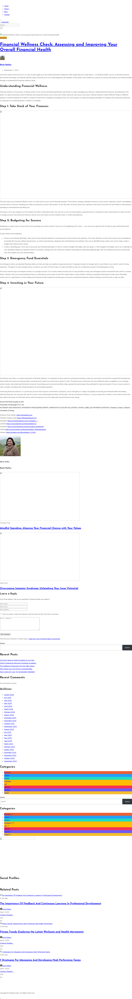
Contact (7, 15)
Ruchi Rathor (5, 65)
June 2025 (8, 735)
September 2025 (10, 726)
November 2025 (10, 721)
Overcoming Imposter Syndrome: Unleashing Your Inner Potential (39, 588)
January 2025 (9, 750)
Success (7, 790)
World (6, 793)
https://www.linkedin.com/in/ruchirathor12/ (21, 424)
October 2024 (9, 758)
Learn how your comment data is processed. (44, 639)
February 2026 (9, 712)
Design (6, 778)
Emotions (3, 38)
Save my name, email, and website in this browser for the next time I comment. (30, 614)
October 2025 (9, 724)
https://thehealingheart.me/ (27, 418)
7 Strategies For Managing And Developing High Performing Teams (40, 960)
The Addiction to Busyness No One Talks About (17, 666)
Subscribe (5, 22)
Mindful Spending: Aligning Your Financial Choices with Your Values (40, 528)
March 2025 (8, 744)
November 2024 (10, 755)
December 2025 (10, 718)
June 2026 (8, 700)
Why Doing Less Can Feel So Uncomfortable (16, 669)
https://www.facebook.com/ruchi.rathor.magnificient (25, 427)
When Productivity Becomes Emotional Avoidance (18, 663)
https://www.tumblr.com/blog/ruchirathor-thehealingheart (25, 429)
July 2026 (7, 698)
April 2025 (8, 741)
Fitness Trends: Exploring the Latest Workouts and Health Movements (42, 932)
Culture (6, 775)
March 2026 (8, 709)
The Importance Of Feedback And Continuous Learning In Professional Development (50, 903)
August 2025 (9, 729)
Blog (6, 12)
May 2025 (8, 738)
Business (7, 772)
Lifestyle (7, 787)
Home (6, 6)
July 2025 (7, 732)
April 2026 (8, 706)
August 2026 (9, 695)
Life (5, 784)
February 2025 (9, 747)
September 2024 (10, 761)
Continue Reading (6, 915)
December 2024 (10, 752)
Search (2, 643)
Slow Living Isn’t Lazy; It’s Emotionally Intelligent (17, 672)
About (6, 9)
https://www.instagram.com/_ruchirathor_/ (22, 421)
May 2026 (8, 703)
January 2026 (9, 715)
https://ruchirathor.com (24, 415)
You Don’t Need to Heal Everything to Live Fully (17, 660)
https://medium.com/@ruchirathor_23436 (21, 432)
